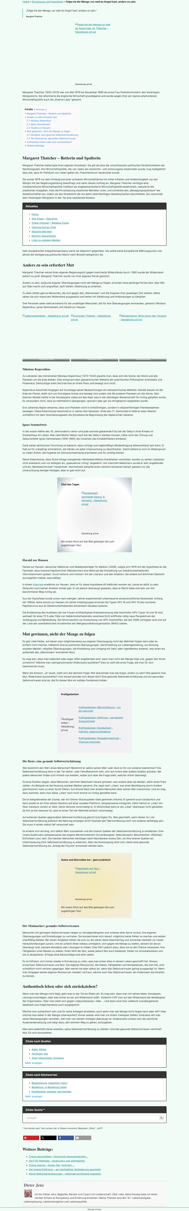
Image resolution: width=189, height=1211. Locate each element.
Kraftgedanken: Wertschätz (94, 707)
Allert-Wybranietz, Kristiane (48, 1058)
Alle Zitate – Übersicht (44, 218)
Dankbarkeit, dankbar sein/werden (51, 1091)
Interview (38, 584)
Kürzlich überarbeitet (44, 236)
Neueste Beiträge (42, 231)
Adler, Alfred (39, 1049)
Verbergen (40, 109)
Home (25, 1)
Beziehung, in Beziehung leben (49, 1087)
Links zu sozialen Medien (46, 240)
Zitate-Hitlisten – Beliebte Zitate (50, 223)
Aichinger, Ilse (40, 1053)
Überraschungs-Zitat (44, 227)
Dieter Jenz (34, 1185)
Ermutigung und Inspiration (47, 1)
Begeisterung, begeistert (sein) (50, 1083)
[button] (31, 1138)
